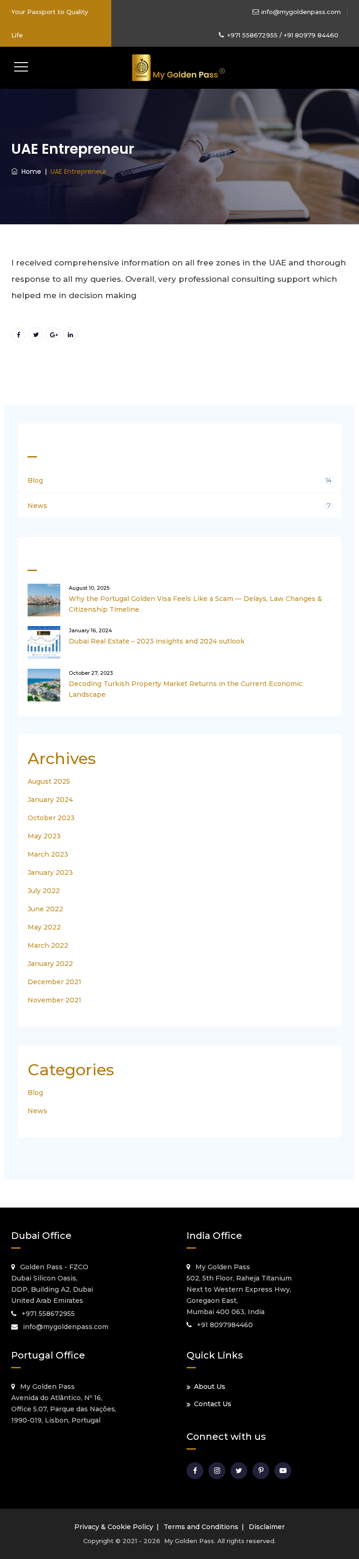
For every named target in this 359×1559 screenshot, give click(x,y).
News (37, 505)
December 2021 (54, 982)
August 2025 (49, 781)
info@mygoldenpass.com (301, 11)
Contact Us (212, 1404)
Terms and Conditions (201, 1527)
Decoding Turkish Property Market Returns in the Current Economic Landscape (185, 689)
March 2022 (48, 945)
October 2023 (51, 818)
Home (29, 171)
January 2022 (50, 963)
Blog (35, 480)
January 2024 (50, 799)
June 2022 (45, 909)
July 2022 (44, 891)
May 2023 (44, 836)
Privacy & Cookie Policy (113, 1527)
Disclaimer (267, 1527)
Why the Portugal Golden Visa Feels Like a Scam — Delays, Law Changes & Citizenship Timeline (195, 604)
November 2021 (54, 1000)
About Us (209, 1386)
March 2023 (48, 854)
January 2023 (50, 872)
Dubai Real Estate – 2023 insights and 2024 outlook (156, 641)
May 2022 (44, 927)
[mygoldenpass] (178, 68)
